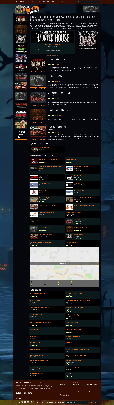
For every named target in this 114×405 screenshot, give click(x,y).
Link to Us (76, 384)
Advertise (62, 391)
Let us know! (19, 398)
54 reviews (57, 81)
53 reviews (57, 98)
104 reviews (58, 64)
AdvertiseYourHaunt (21, 134)
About (54, 2)
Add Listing (76, 391)
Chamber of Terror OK (58, 110)
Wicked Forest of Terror (59, 93)
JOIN (90, 402)
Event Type (36, 2)
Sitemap (89, 382)
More (61, 2)
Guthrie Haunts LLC (56, 59)
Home (16, 2)
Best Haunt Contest (92, 384)
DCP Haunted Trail (56, 76)
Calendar (46, 2)
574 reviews (58, 115)
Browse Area (24, 2)
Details (33, 71)
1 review (57, 132)
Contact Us (63, 382)
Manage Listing (90, 391)
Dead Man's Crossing (53, 44)
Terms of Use (63, 384)
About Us (75, 382)
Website (42, 71)
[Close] (95, 402)
